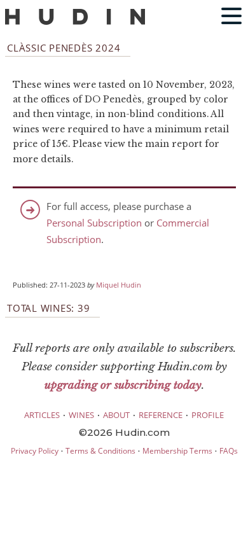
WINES (81, 415)
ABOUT (116, 415)
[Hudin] (75, 22)
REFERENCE (161, 415)
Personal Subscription (94, 222)
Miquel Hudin (118, 285)
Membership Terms (177, 450)
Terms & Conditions (100, 450)
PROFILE (207, 415)
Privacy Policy (35, 450)
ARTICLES (42, 415)
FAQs (228, 450)
